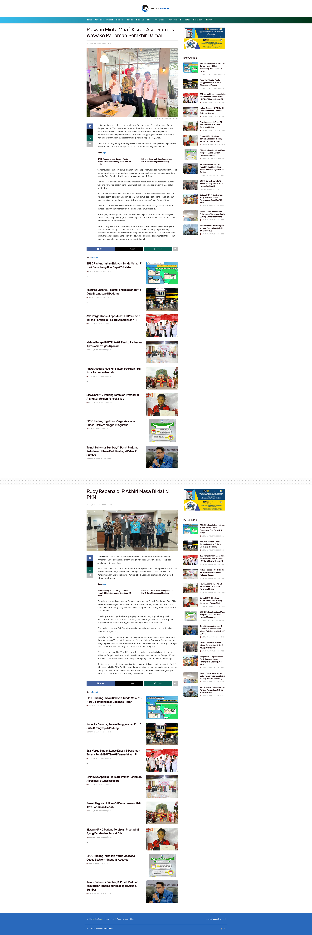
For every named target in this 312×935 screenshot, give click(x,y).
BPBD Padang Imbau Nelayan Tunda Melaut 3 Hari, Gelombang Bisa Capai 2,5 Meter (114, 161)
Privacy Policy (108, 919)
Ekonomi (120, 20)
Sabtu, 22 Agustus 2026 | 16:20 (99, 271)
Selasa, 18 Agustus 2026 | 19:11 (99, 350)
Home (89, 20)
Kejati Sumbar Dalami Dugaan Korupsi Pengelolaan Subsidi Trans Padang (212, 228)
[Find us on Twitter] (224, 928)
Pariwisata (198, 20)
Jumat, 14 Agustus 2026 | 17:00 (212, 189)
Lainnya (210, 20)
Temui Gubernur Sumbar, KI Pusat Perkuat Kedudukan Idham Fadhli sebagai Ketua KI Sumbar (112, 451)
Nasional (140, 20)
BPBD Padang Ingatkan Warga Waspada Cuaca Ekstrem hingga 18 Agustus (212, 153)
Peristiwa (99, 20)
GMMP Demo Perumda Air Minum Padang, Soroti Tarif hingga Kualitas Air (211, 183)
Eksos (150, 20)
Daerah (109, 20)
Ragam (130, 20)
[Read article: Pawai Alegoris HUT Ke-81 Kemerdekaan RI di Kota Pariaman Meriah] (162, 378)
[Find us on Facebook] (221, 928)
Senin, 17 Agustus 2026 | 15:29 (99, 429)
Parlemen (173, 20)
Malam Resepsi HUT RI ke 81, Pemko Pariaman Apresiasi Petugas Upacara (212, 110)
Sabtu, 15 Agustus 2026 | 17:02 (99, 459)
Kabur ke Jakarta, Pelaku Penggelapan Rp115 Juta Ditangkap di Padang (210, 82)
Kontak (98, 919)
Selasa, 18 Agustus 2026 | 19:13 (99, 323)
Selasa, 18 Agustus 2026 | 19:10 (99, 376)
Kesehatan (185, 20)
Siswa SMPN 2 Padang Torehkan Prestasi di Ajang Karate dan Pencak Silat (211, 138)
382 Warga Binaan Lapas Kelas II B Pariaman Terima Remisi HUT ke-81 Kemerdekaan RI (212, 96)
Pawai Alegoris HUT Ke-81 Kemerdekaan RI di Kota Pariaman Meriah (211, 124)
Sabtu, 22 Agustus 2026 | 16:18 (99, 297)
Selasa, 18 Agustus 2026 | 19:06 (100, 402)
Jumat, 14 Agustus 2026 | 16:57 (212, 220)
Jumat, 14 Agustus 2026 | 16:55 (212, 234)
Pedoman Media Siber (125, 919)
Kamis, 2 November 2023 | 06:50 (99, 505)
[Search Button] (224, 20)
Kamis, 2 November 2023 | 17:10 (99, 43)
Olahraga (159, 20)
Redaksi (90, 919)
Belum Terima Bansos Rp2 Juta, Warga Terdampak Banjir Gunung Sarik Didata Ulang (212, 214)
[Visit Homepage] (156, 8)
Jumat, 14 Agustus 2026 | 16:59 (212, 206)
